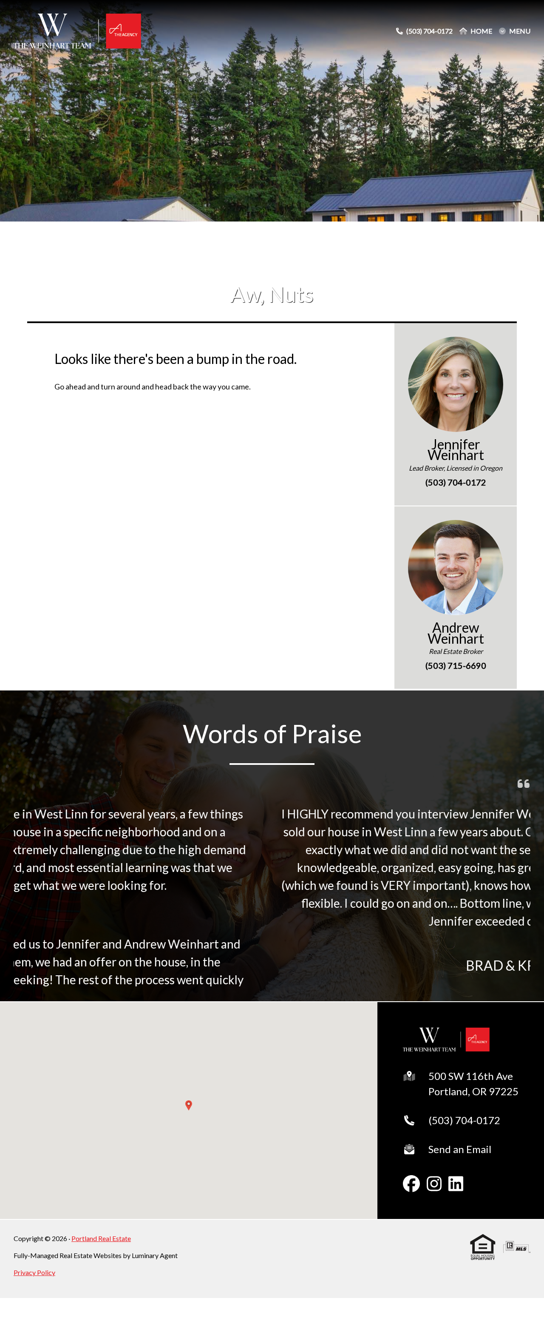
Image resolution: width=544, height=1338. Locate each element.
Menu (519, 31)
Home (481, 31)
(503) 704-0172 (464, 1120)
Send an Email (459, 1149)
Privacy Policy (34, 1272)
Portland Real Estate (101, 1238)
